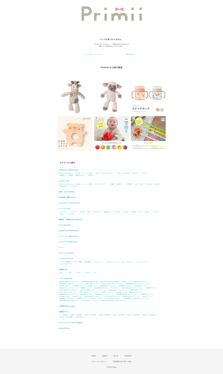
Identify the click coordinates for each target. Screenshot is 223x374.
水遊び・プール (137, 212)
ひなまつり (97, 212)
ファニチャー (98, 262)
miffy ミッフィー (108, 292)
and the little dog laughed (110, 281)
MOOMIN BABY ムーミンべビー (127, 294)
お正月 (82, 212)
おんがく (135, 173)
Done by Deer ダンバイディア (112, 284)
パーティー (73, 212)
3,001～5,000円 (104, 315)
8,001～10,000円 (133, 315)
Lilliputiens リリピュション (117, 290)
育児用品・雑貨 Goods (67, 197)
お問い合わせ (130, 54)
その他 (90, 175)
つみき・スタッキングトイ (104, 173)
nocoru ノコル (64, 296)
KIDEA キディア (86, 288)
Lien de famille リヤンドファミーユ (92, 290)
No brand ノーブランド (90, 300)
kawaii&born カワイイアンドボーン (106, 288)
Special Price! (64, 328)
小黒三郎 (127, 298)
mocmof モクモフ (86, 294)
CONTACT (128, 356)
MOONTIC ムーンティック (104, 294)
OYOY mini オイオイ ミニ (94, 296)
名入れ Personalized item (68, 230)
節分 (88, 212)
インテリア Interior (66, 258)
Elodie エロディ (65, 286)
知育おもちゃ (80, 175)
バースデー (63, 212)
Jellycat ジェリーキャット (68, 288)
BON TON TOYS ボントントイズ (70, 284)
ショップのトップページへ (93, 54)
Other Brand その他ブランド (69, 300)
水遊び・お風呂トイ (117, 184)
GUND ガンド (93, 286)
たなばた (126, 212)
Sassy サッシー (147, 296)
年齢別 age (63, 269)
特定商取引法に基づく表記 (122, 361)
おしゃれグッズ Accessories (69, 203)
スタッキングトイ (101, 184)
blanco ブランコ (139, 281)
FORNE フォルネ (79, 286)
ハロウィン (156, 212)
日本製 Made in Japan (67, 306)
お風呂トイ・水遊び (66, 175)
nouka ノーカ (77, 296)
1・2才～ (69, 273)
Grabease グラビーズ (108, 286)
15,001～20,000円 (66, 317)
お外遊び (129, 184)
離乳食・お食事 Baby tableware (70, 219)
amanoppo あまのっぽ (90, 281)
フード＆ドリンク (143, 262)
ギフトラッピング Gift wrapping (70, 322)
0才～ (61, 273)
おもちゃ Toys (64, 181)
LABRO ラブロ (151, 288)
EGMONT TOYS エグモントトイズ (137, 284)
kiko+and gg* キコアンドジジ (132, 288)
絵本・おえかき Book (66, 192)
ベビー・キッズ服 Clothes (68, 236)
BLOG (116, 356)
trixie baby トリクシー (113, 298)
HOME (93, 356)
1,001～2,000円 (76, 315)
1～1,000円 (63, 315)
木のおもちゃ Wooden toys (69, 170)
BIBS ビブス (126, 281)
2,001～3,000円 (90, 315)
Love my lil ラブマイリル (68, 292)
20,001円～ (79, 317)
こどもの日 (116, 212)
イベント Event (64, 208)
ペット (61, 247)
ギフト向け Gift (64, 225)
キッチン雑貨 (77, 262)
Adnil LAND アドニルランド (69, 281)
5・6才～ (88, 273)
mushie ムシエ (121, 292)
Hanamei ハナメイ (141, 286)
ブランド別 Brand (65, 278)
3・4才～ (78, 273)
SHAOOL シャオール (66, 298)
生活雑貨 (88, 262)
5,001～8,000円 (118, 315)
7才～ (96, 273)
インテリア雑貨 (64, 262)
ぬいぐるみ (139, 184)
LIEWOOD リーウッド (138, 290)
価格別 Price (64, 312)
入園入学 (107, 212)
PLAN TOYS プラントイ (131, 296)
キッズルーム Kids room (68, 242)
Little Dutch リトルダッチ (68, 290)
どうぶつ (144, 173)
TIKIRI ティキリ (82, 298)
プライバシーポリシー (99, 361)
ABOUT (105, 356)
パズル (118, 173)
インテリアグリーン (66, 264)
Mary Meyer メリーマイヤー (89, 292)
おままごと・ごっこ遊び (84, 173)
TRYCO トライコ (97, 298)
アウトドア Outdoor (66, 253)
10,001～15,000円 (148, 315)
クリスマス (70, 214)
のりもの (126, 173)
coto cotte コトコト (92, 284)
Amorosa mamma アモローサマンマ (114, 300)
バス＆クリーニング (112, 262)
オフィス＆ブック (128, 262)
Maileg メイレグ (135, 292)
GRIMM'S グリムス (125, 286)
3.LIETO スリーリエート (141, 298)
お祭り (147, 212)
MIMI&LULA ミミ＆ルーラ (68, 294)
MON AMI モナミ (147, 294)
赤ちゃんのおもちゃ (66, 173)
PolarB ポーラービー (112, 296)
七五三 (61, 214)
